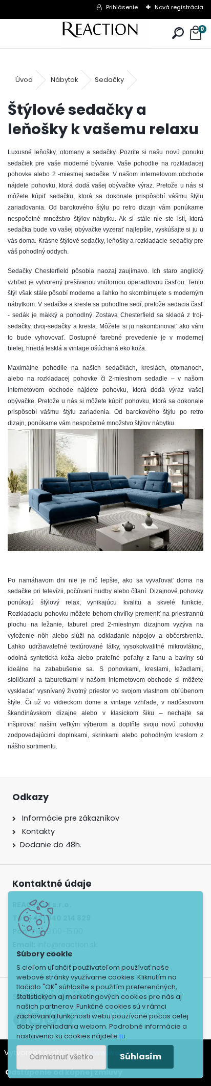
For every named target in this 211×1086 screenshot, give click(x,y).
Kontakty (38, 831)
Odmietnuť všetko (61, 1057)
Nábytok (64, 80)
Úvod (24, 80)
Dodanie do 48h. (50, 845)
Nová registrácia (179, 7)
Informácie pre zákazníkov (69, 818)
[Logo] (106, 33)
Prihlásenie (122, 7)
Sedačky (109, 80)
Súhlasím (140, 1056)
